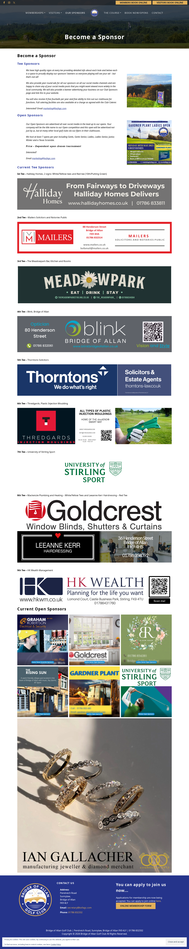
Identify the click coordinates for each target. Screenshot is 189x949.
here (158, 901)
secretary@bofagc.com (79, 907)
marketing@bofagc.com (54, 108)
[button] (35, 13)
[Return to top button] (184, 870)
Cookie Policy (56, 944)
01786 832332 (75, 912)
